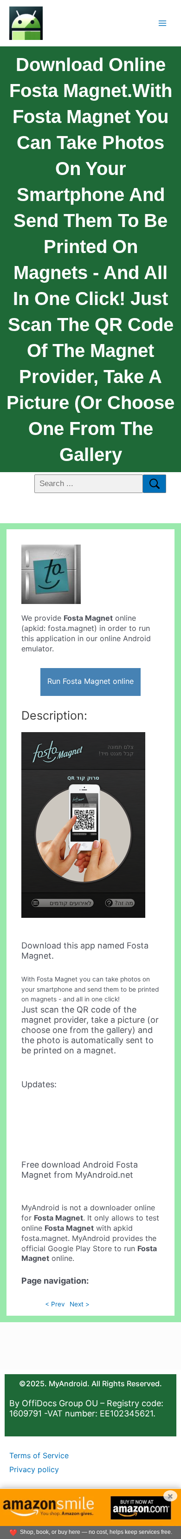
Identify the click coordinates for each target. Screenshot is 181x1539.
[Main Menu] (162, 22)
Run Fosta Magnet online (90, 681)
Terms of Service (39, 1455)
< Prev (55, 1304)
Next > (80, 1304)
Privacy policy (34, 1469)
